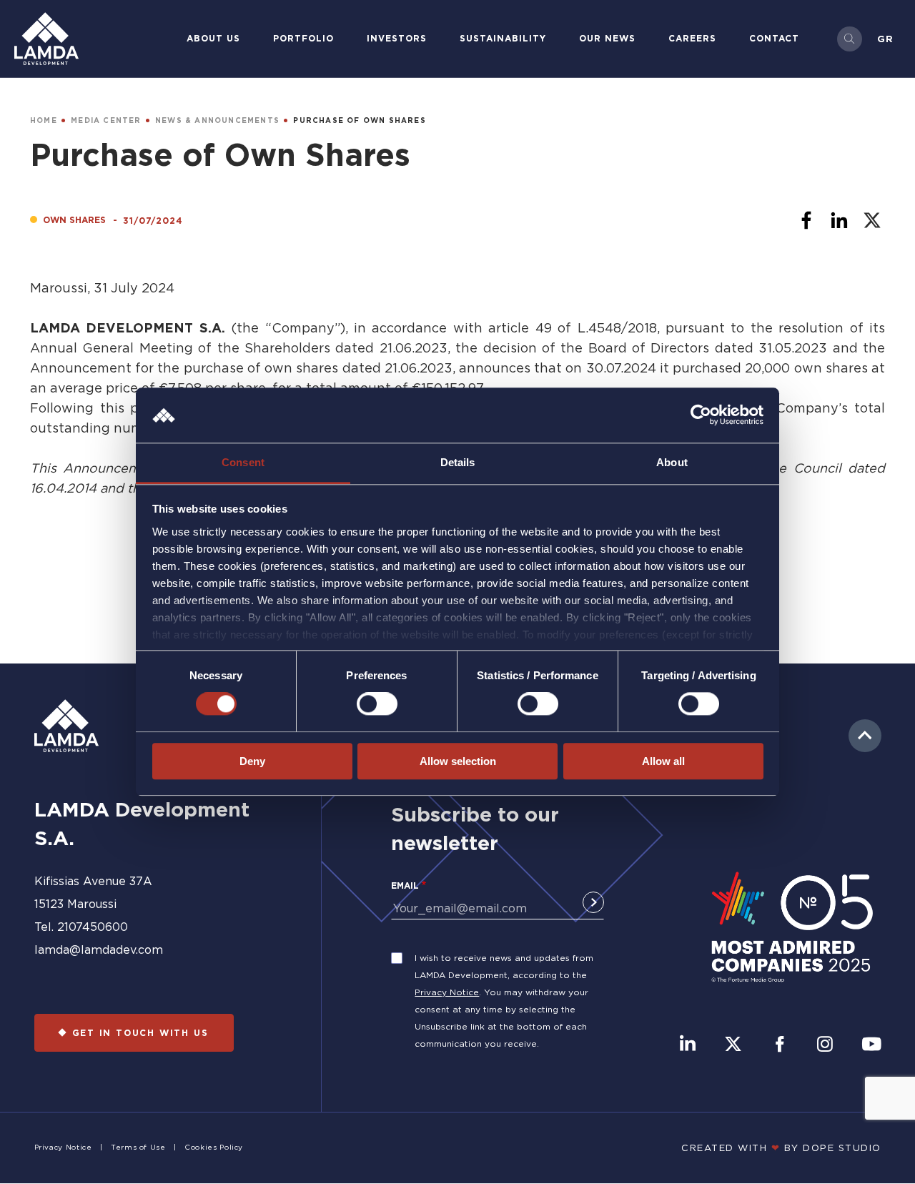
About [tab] (672, 462)
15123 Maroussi (75, 903)
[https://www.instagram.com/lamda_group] (825, 1045)
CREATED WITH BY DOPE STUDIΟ (781, 1148)
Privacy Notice (447, 992)
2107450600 (92, 926)
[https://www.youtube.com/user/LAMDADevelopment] (871, 1045)
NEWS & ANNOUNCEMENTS (217, 120)
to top (865, 735)
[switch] (377, 703)
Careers (692, 38)
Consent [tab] (243, 462)
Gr (885, 39)
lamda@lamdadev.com (98, 949)
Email (405, 885)
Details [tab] (457, 462)
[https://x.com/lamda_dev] (733, 1045)
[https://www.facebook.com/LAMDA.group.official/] (779, 1045)
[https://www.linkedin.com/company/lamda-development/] (688, 1045)
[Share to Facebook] (806, 220)
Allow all (663, 761)
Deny (252, 761)
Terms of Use (138, 1147)
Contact (774, 38)
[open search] (849, 38)
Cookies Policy (213, 1147)
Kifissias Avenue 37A (93, 880)
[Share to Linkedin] (839, 220)
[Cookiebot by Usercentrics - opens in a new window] (700, 415)
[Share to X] (872, 220)
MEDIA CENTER (106, 120)
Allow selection (458, 761)
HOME (43, 120)
